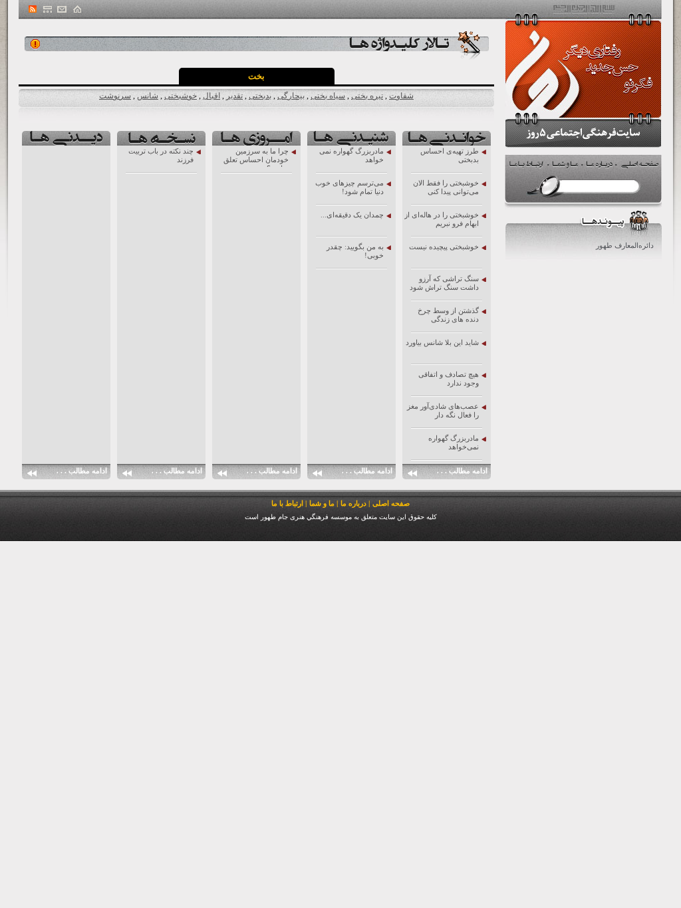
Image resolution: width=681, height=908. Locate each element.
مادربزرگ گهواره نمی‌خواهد (453, 442)
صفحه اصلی (391, 503)
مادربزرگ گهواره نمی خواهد (351, 155)
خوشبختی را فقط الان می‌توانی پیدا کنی (446, 187)
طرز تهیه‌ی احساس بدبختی (449, 155)
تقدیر (234, 95)
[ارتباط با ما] (62, 9)
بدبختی (260, 95)
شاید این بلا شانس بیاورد (442, 342)
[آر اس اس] (33, 9)
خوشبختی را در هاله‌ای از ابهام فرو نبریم (441, 219)
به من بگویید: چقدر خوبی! (355, 251)
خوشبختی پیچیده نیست (444, 247)
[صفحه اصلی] (76, 9)
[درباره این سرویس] (35, 44)
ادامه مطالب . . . (462, 471)
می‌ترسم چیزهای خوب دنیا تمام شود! (349, 187)
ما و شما (322, 503)
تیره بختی (367, 95)
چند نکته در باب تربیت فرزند (161, 155)
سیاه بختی (328, 95)
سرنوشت (115, 95)
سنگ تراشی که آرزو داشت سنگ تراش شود (444, 283)
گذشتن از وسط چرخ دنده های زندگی (448, 314)
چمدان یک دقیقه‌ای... (352, 215)
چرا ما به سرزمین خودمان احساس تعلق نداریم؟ (256, 157)
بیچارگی (291, 95)
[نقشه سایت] (47, 9)
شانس (147, 95)
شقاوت (401, 95)
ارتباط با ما (287, 503)
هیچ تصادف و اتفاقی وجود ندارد (448, 378)
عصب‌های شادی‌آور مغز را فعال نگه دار (443, 410)
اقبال (211, 95)
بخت (256, 76)
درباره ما (353, 503)
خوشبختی (180, 95)
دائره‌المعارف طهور (625, 245)
